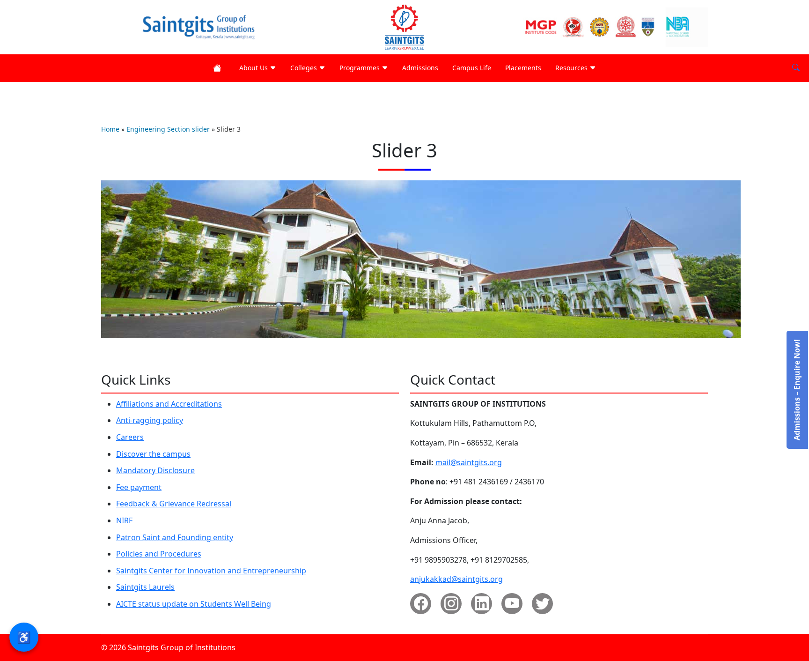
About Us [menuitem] (254, 67)
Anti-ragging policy (149, 420)
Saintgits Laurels (145, 587)
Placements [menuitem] (523, 67)
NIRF (124, 520)
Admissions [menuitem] (420, 67)
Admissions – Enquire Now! (797, 389)
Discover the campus (153, 454)
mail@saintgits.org (468, 462)
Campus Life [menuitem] (471, 67)
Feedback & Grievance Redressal (173, 503)
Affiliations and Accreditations (169, 404)
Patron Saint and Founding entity (174, 537)
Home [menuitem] (219, 68)
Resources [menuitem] (572, 67)
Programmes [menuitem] (360, 67)
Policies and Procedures (158, 554)
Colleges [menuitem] (304, 67)
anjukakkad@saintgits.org (456, 579)
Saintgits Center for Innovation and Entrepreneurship (211, 570)
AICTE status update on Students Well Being (193, 604)
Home (110, 129)
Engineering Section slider (168, 129)
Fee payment (139, 487)
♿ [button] (24, 637)
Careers (130, 437)
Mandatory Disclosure (155, 470)
